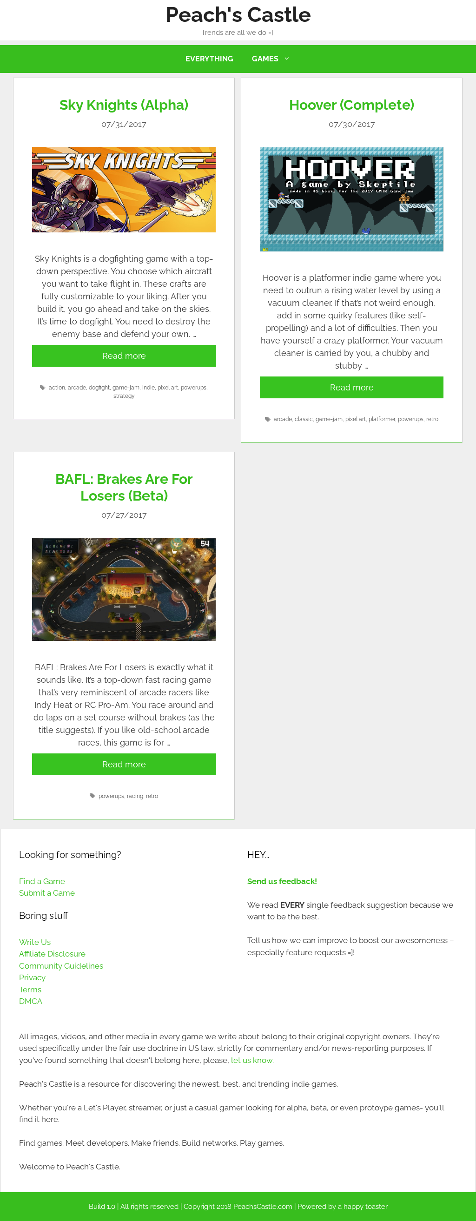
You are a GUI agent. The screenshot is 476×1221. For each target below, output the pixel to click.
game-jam (125, 387)
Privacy (32, 977)
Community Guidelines (61, 965)
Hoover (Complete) (351, 105)
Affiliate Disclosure (52, 953)
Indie (148, 387)
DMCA (30, 1001)
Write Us (35, 942)
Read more (124, 356)
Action (57, 387)
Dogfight (99, 387)
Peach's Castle (238, 14)
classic (304, 419)
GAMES (265, 58)
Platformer (382, 419)
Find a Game (42, 881)
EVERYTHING (209, 58)
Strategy (124, 396)
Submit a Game (47, 893)
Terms (30, 989)
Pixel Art (168, 387)
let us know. (252, 1060)
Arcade (77, 387)
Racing (135, 796)
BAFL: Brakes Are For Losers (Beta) (124, 487)
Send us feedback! (282, 881)
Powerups (193, 387)
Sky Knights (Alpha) (124, 105)
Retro (432, 419)
